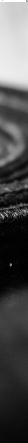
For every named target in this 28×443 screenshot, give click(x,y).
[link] (27, 1)
